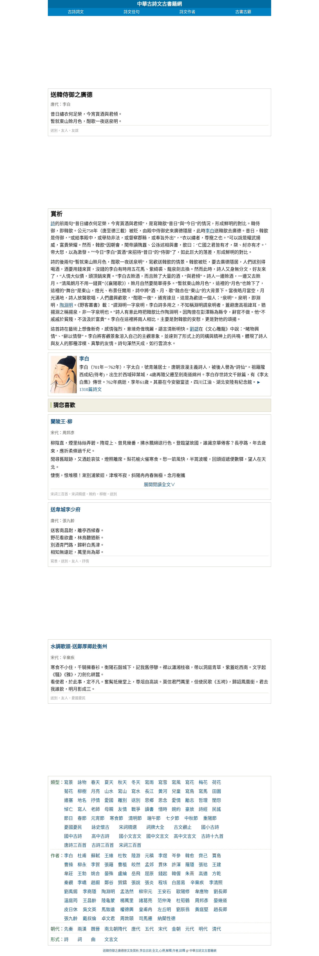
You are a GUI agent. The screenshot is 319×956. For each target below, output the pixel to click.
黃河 (162, 791)
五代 (149, 929)
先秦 (68, 929)
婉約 (92, 494)
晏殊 (108, 873)
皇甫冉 (145, 909)
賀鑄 (122, 882)
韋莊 (68, 873)
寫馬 (203, 791)
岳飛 (135, 873)
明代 (203, 929)
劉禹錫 (71, 891)
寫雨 (149, 782)
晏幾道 (220, 900)
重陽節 (210, 818)
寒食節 (116, 818)
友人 (64, 130)
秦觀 (68, 882)
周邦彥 (69, 433)
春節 (82, 818)
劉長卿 (220, 891)
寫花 (189, 782)
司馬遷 (145, 918)
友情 (122, 809)
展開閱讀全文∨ (159, 484)
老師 (95, 809)
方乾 (216, 873)
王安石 (164, 891)
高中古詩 (100, 836)
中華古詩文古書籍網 (159, 4)
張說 (135, 882)
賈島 (216, 855)
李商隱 (89, 891)
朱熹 (189, 873)
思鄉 (149, 800)
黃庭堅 (201, 909)
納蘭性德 (166, 918)
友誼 (75, 130)
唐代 (55, 104)
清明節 (135, 818)
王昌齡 (89, 900)
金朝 (176, 929)
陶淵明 (66, 305)
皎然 (135, 864)
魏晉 (95, 929)
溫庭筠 (71, 900)
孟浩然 (127, 891)
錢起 (162, 873)
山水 (108, 791)
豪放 (189, 809)
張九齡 (69, 521)
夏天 (108, 782)
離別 (122, 800)
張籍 (108, 864)
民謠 (216, 809)
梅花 (203, 782)
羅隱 (189, 864)
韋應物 (201, 891)
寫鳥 (189, 791)
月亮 (95, 791)
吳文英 (89, 909)
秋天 (122, 782)
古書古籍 (243, 12)
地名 (82, 800)
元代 (189, 929)
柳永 (82, 864)
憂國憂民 (78, 698)
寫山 (122, 791)
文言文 (111, 939)
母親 (108, 809)
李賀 (95, 864)
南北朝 (111, 929)
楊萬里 (127, 900)
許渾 (176, 864)
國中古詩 (73, 836)
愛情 (176, 800)
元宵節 (97, 818)
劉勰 (194, 329)
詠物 (82, 782)
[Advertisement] (159, 51)
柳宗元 (145, 891)
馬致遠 (108, 909)
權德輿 (127, 909)
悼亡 (68, 809)
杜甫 (82, 855)
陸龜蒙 (108, 900)
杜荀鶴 (183, 900)
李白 (67, 104)
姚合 (95, 873)
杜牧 (122, 855)
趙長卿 (220, 909)
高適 (203, 873)
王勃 (82, 873)
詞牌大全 (155, 827)
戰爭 (135, 809)
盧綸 (122, 873)
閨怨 (216, 800)
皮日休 (71, 909)
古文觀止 (183, 827)
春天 (95, 782)
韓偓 (176, 873)
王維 (108, 855)
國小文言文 (130, 836)
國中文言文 (157, 836)
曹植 (122, 864)
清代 (216, 929)
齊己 (203, 855)
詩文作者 (187, 12)
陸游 (135, 855)
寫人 (82, 809)
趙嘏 (95, 882)
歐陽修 (183, 891)
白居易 (178, 882)
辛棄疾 (69, 658)
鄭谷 (108, 882)
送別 (54, 130)
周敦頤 (127, 918)
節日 (68, 818)
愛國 (108, 800)
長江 (149, 791)
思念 (162, 800)
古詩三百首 (102, 845)
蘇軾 (95, 855)
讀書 (149, 809)
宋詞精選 (78, 494)
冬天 (135, 782)
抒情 (85, 561)
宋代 (55, 433)
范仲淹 (164, 900)
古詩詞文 (76, 12)
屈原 (149, 873)
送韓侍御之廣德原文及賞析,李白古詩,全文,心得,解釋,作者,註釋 (144, 951)
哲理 (203, 800)
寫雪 (162, 782)
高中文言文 (185, 836)
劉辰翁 (183, 909)
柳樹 (102, 494)
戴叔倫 (89, 918)
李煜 (162, 855)
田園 (216, 791)
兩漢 (82, 929)
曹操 (68, 864)
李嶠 (82, 882)
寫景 (54, 561)
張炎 (149, 882)
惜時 (162, 809)
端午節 (153, 818)
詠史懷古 (100, 827)
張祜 (203, 864)
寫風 (176, 782)
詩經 (203, 809)
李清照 (216, 882)
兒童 (176, 791)
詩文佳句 (132, 12)
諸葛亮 (145, 900)
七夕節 (172, 818)
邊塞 (68, 800)
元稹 (149, 855)
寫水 (135, 791)
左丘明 (164, 909)
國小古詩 (210, 827)
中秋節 (191, 818)
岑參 (176, 855)
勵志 (189, 800)
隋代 (122, 929)
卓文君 (108, 918)
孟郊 (149, 864)
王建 (216, 864)
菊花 (68, 791)
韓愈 (189, 855)
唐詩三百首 (75, 845)
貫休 (162, 864)
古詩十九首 (212, 836)
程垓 (162, 882)
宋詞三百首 (59, 494)
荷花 (216, 782)
